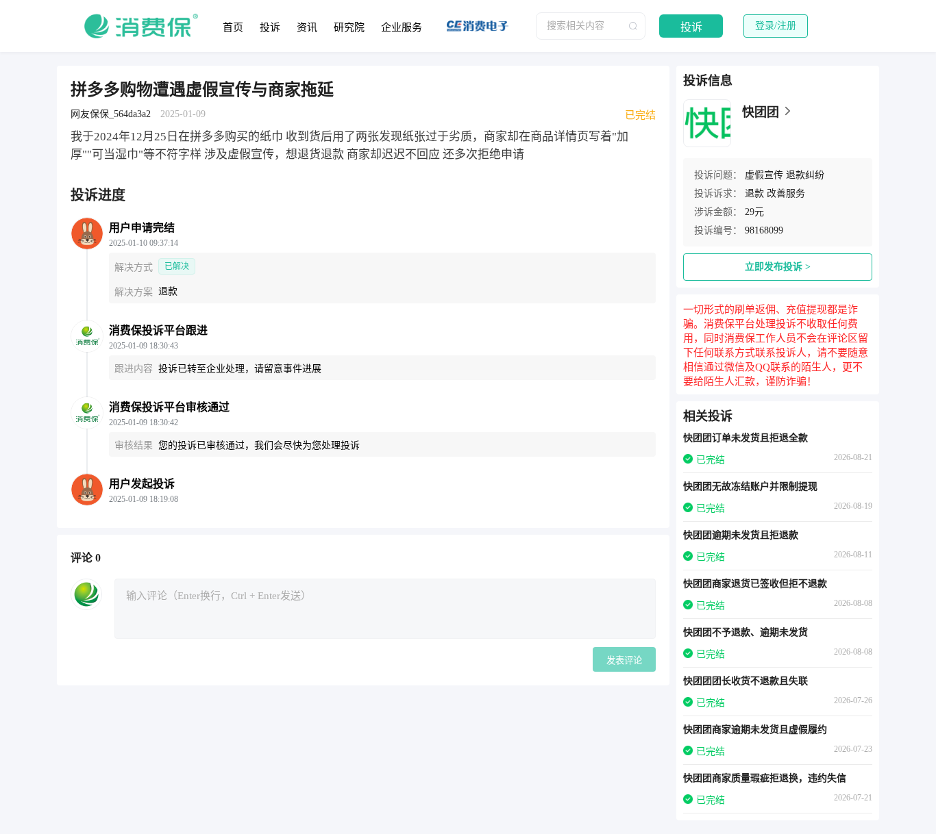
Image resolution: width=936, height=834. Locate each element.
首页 (233, 27)
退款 (754, 193)
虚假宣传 (764, 175)
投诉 (270, 27)
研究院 (349, 27)
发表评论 (624, 660)
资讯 (307, 27)
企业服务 (401, 27)
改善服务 (786, 193)
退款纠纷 (805, 175)
